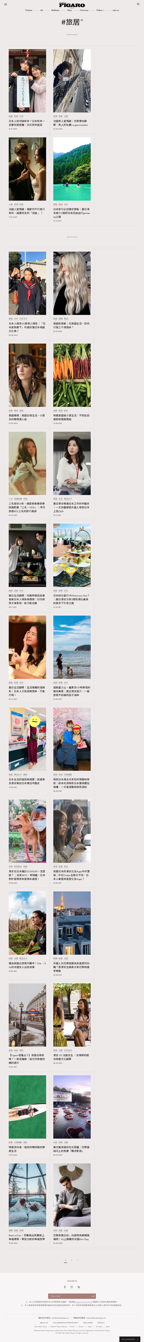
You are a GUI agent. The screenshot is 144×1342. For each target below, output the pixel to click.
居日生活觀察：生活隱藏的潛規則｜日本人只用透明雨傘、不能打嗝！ (27, 691)
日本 (21, 116)
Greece (81, 1326)
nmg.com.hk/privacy (83, 1302)
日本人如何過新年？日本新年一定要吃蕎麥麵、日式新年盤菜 (27, 123)
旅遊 (16, 116)
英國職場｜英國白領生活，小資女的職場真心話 (27, 417)
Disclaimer (88, 1323)
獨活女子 (68, 499)
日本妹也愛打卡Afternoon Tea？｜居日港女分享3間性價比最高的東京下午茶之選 (71, 599)
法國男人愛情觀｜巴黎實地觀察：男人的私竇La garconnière (70, 123)
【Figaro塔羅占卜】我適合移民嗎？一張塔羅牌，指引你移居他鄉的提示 (27, 1059)
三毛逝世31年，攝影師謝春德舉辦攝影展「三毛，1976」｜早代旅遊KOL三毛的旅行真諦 (27, 507)
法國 (66, 116)
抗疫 (11, 866)
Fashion (28, 10)
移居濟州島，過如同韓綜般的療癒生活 (27, 1149)
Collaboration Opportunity (65, 1323)
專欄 (55, 958)
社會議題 (68, 774)
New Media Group (40, 1326)
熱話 (61, 774)
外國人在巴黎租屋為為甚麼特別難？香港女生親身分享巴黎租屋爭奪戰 (71, 967)
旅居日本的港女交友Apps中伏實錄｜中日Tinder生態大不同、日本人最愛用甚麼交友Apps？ (71, 875)
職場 (16, 411)
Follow (99, 10)
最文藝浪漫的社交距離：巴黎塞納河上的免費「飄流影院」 (71, 1149)
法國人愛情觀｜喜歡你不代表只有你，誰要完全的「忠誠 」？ (27, 211)
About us (44, 1323)
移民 (21, 1050)
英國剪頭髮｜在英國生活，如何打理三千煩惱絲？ (71, 325)
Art (41, 10)
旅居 (11, 116)
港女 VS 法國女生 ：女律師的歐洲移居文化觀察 (71, 1057)
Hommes (84, 10)
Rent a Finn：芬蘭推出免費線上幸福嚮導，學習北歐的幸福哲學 (27, 1237)
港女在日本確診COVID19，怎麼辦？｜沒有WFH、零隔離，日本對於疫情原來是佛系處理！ (27, 875)
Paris (69, 10)
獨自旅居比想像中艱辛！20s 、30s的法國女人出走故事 (27, 965)
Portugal (99, 1326)
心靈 (11, 204)
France (71, 1326)
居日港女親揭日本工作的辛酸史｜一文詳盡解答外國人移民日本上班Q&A (71, 507)
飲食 (66, 411)
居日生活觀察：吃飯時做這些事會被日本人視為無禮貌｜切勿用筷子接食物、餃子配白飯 (27, 599)
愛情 (55, 116)
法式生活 (68, 1050)
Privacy (101, 1323)
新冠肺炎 (18, 866)
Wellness (55, 10)
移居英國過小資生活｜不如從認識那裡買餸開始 (71, 417)
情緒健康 (18, 499)
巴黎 (55, 1230)
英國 (61, 319)
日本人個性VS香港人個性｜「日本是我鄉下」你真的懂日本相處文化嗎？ (27, 327)
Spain (108, 1326)
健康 (11, 1230)
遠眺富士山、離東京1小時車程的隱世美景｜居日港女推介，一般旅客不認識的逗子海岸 (71, 691)
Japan (90, 1326)
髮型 (66, 319)
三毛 (11, 499)
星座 (16, 1050)
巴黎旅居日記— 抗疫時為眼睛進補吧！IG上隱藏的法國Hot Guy (71, 1237)
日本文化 (23, 319)
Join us (115, 10)
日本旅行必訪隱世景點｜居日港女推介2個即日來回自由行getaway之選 (71, 213)
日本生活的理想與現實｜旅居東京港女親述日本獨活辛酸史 (27, 781)
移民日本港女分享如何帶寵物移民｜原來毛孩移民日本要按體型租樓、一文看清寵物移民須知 (71, 783)
